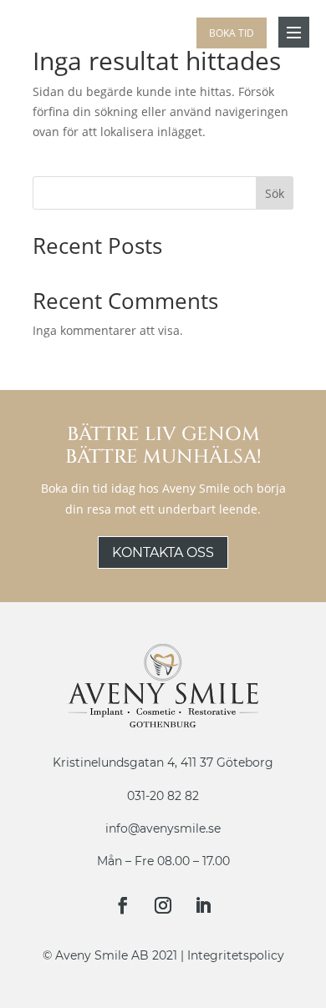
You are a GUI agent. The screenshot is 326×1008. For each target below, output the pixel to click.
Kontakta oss (163, 552)
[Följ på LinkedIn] (203, 905)
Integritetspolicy (235, 955)
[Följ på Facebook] (123, 905)
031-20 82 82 (163, 795)
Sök (274, 193)
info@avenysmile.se (163, 828)
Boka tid (231, 33)
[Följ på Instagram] (163, 905)
